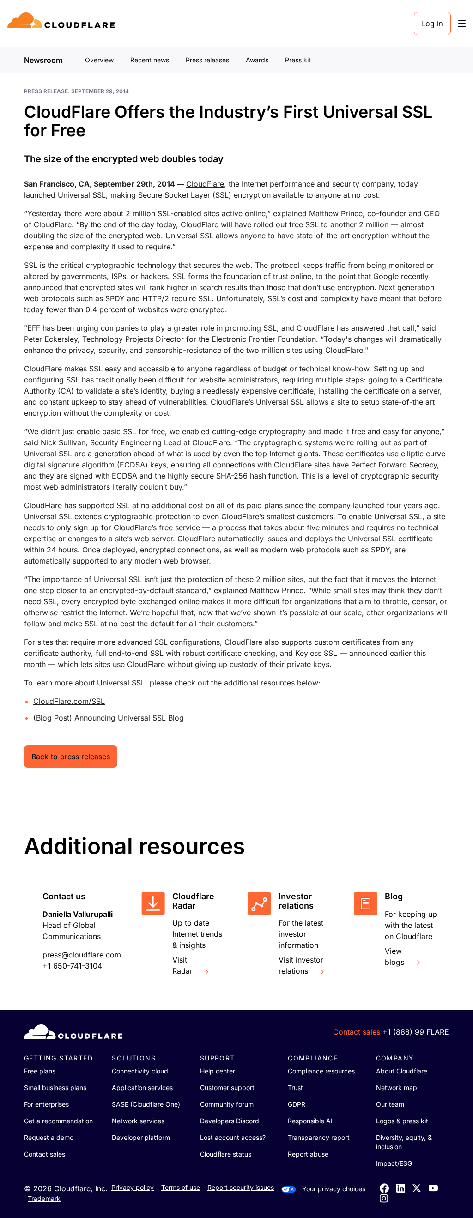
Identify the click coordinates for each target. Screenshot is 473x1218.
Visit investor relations (301, 965)
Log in (432, 23)
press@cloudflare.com (81, 954)
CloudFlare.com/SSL (69, 701)
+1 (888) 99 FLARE (415, 1031)
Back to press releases (70, 756)
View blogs (394, 956)
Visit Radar (182, 965)
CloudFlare (205, 183)
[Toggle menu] (462, 24)
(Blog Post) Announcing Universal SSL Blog (108, 717)
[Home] (62, 23)
